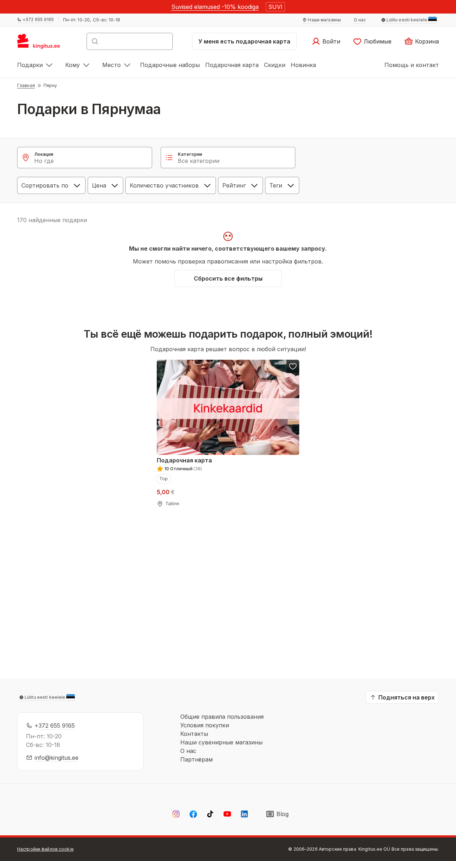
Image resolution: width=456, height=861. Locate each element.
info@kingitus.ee (56, 757)
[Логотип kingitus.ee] (42, 43)
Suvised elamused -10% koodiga (215, 6)
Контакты (194, 733)
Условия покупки (204, 725)
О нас (188, 750)
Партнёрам (196, 759)
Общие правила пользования (222, 716)
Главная (26, 85)
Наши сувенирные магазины (221, 742)
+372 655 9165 (55, 725)
